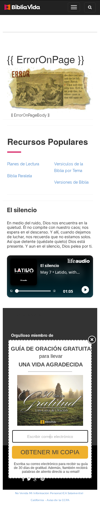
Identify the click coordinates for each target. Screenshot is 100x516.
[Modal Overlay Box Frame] (50, 409)
